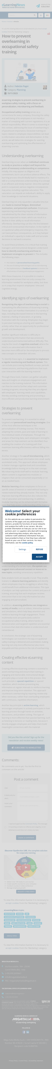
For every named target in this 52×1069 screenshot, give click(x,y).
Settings (22, 549)
